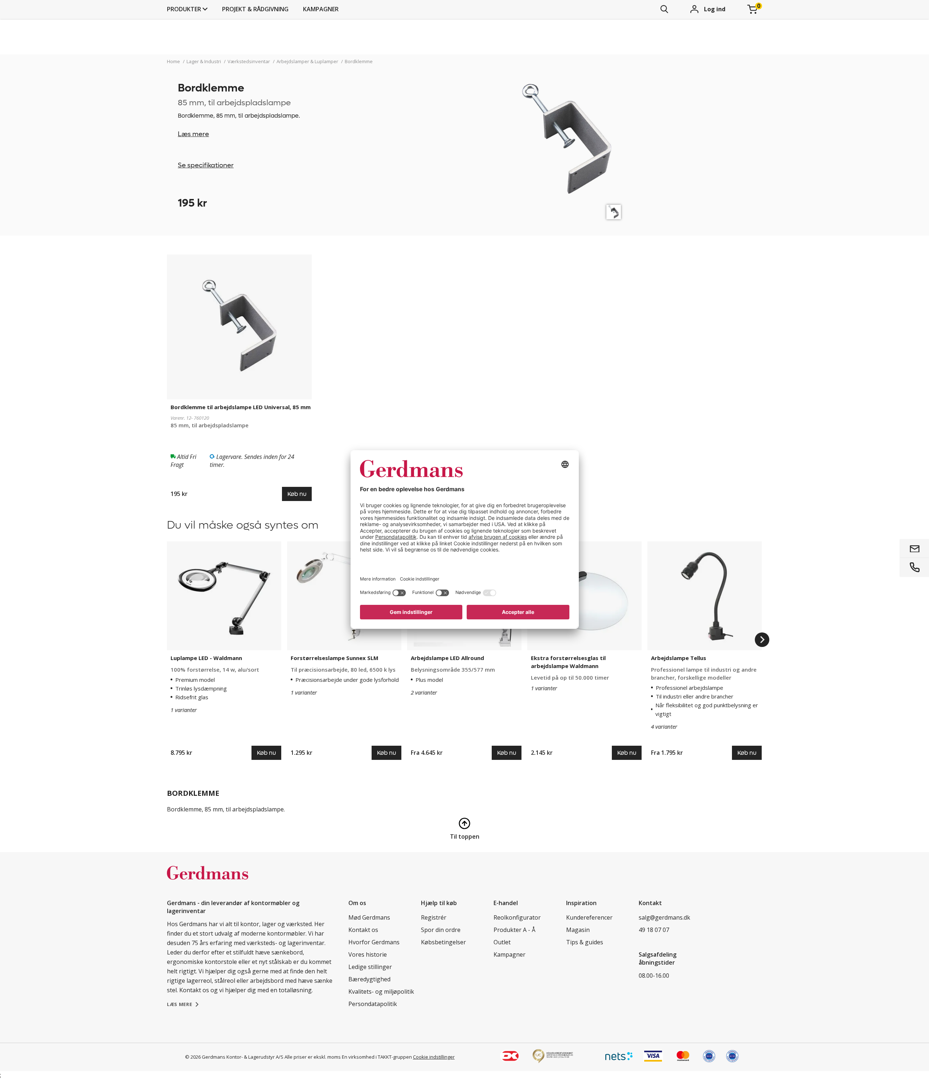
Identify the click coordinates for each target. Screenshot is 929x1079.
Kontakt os (363, 930)
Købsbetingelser (443, 942)
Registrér (433, 917)
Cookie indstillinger (434, 1057)
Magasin (578, 930)
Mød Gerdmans (369, 917)
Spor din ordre (441, 930)
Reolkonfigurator (517, 917)
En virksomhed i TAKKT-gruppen (377, 1057)
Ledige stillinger (370, 967)
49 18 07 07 (654, 930)
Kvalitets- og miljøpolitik (381, 991)
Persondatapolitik (372, 1004)
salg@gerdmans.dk (664, 917)
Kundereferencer (589, 917)
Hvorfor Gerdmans (374, 942)
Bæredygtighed (369, 979)
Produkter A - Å (514, 930)
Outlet (502, 942)
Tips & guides (584, 942)
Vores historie (367, 954)
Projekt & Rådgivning (255, 9)
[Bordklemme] (613, 212)
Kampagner (321, 9)
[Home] (207, 880)
